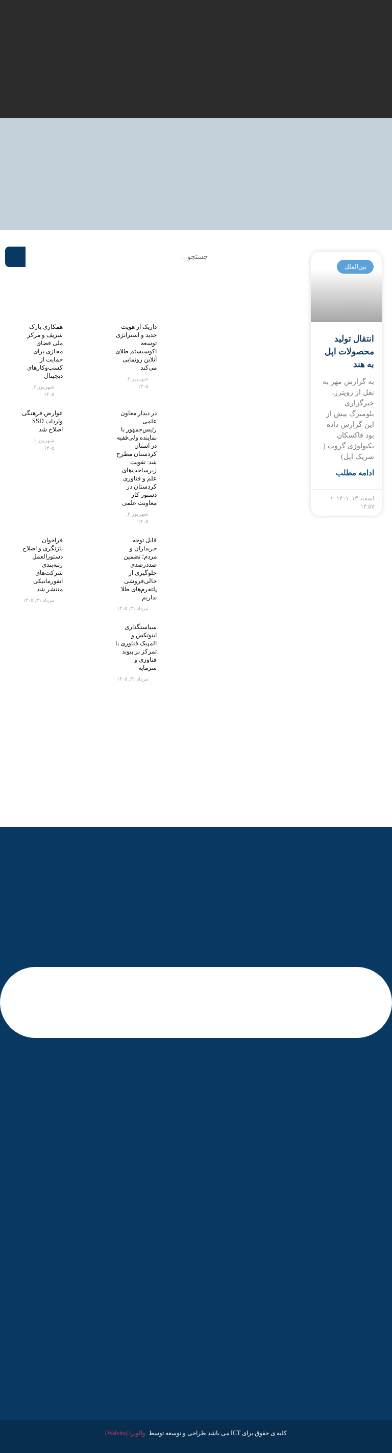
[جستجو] (15, 257)
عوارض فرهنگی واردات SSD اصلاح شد (42, 421)
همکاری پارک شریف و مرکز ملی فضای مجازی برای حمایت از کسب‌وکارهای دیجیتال (45, 351)
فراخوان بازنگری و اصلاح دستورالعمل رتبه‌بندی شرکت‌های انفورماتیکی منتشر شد (42, 565)
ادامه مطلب (355, 473)
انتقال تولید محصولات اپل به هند (349, 351)
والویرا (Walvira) (125, 1433)
